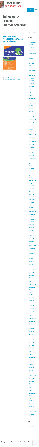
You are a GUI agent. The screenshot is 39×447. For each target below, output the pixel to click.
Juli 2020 (31, 144)
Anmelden (31, 426)
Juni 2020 (31, 147)
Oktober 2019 (32, 173)
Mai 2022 (31, 83)
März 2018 (31, 233)
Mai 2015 (31, 331)
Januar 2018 (32, 238)
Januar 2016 (32, 311)
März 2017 (31, 267)
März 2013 (31, 409)
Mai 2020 (31, 150)
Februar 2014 (32, 375)
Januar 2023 (32, 56)
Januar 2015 (32, 342)
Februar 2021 (32, 119)
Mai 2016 (31, 300)
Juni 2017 (31, 258)
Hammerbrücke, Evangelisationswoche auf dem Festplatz (13, 39)
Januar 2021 (32, 122)
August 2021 (32, 103)
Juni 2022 (31, 81)
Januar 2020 (32, 161)
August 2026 (32, 42)
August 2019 (32, 180)
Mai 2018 (31, 227)
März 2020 (31, 155)
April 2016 (31, 303)
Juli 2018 (31, 222)
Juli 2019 (31, 183)
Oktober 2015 (32, 318)
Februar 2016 (32, 308)
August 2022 (32, 75)
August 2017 (32, 253)
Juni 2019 (31, 186)
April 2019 (31, 191)
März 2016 (31, 305)
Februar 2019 (32, 197)
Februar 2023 (32, 53)
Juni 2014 (31, 364)
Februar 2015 (32, 339)
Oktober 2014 (32, 354)
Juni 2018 (31, 224)
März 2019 (31, 194)
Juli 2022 (31, 78)
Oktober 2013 (32, 390)
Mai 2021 (31, 111)
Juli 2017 (31, 256)
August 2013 (32, 398)
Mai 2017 (31, 261)
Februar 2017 (32, 269)
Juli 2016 (31, 294)
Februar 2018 (32, 235)
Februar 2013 (32, 411)
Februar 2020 (32, 158)
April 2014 (31, 370)
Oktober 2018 (32, 211)
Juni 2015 (31, 328)
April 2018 (31, 230)
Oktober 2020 (32, 134)
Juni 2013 (31, 403)
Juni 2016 (31, 297)
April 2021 (31, 114)
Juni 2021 (31, 108)
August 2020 (32, 141)
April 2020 (31, 152)
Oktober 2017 (32, 246)
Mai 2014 (31, 367)
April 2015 (31, 334)
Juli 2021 (31, 105)
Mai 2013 (31, 406)
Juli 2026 (31, 45)
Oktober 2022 (32, 68)
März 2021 (31, 116)
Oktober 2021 (32, 95)
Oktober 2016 (32, 284)
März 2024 (31, 47)
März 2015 (31, 337)
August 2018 (32, 219)
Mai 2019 (31, 188)
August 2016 (32, 292)
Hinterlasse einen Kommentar (12, 79)
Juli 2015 (31, 326)
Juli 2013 (31, 400)
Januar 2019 (32, 199)
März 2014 (31, 373)
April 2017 (31, 264)
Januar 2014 (32, 378)
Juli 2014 (31, 362)
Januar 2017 (32, 272)
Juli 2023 (31, 50)
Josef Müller (8, 77)
